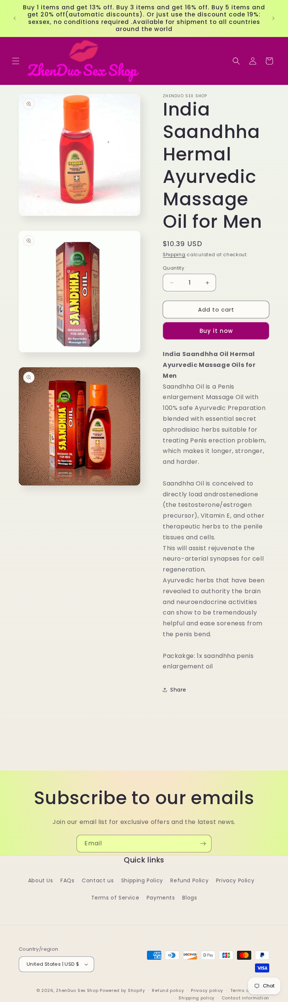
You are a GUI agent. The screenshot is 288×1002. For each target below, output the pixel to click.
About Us (40, 880)
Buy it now (216, 331)
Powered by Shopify (122, 990)
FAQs (67, 880)
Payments (161, 897)
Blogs (189, 897)
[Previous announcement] (14, 18)
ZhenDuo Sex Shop (77, 990)
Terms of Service (115, 897)
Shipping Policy (142, 880)
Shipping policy (196, 998)
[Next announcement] (273, 18)
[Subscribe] (203, 843)
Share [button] (178, 689)
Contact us (98, 880)
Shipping (174, 254)
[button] (16, 61)
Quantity (173, 268)
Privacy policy (207, 990)
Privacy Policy (235, 880)
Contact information (245, 998)
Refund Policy (189, 880)
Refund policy (168, 990)
